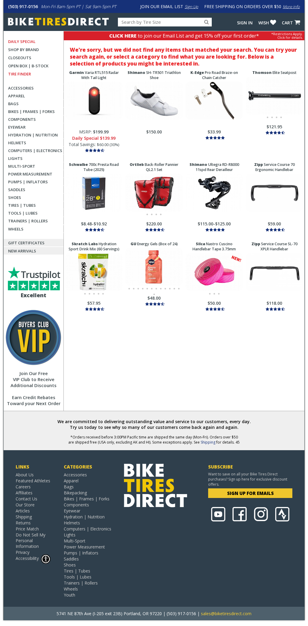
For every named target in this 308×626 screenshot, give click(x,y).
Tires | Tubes (22, 205)
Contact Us (26, 499)
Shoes (14, 197)
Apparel (16, 96)
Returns (23, 523)
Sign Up (191, 6)
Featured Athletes (33, 481)
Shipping (208, 442)
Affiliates (24, 493)
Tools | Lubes (23, 213)
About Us (25, 475)
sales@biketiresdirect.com (226, 613)
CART (287, 23)
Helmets (17, 142)
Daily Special (21, 41)
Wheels (15, 229)
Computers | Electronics (35, 150)
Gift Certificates (26, 243)
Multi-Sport (21, 166)
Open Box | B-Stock (28, 66)
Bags (13, 103)
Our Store (25, 505)
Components (22, 119)
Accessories (21, 88)
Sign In (245, 23)
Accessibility (27, 558)
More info (291, 6)
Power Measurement (30, 174)
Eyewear (17, 127)
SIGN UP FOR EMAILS (250, 493)
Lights (15, 158)
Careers (23, 487)
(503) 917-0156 (23, 6)
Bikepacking (75, 493)
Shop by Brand (23, 49)
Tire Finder (19, 74)
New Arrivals (22, 251)
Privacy (22, 552)
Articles (23, 511)
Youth (69, 595)
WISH (263, 23)
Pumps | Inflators (28, 182)
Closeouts (19, 57)
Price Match (27, 529)
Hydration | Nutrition (33, 135)
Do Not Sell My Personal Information (30, 540)
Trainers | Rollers (28, 221)
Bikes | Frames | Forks (31, 111)
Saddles (16, 189)
